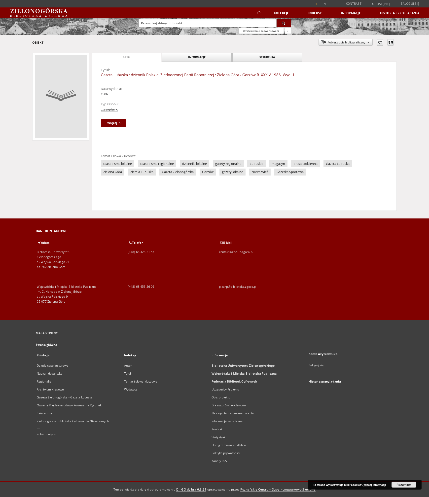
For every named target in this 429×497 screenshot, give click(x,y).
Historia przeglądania (399, 13)
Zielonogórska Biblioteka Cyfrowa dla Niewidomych (73, 421)
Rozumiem (404, 484)
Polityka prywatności (226, 453)
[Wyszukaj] (284, 23)
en (324, 3)
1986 (104, 94)
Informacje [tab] (197, 57)
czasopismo (109, 109)
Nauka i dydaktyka (49, 373)
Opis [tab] (126, 57)
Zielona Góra (112, 172)
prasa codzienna (305, 164)
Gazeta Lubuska (338, 164)
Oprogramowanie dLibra (229, 445)
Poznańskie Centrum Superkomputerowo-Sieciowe (278, 489)
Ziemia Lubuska (141, 172)
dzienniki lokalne (194, 164)
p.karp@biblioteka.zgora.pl (237, 286)
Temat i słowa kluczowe (140, 381)
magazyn (278, 164)
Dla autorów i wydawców (229, 405)
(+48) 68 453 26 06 (141, 286)
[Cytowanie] (390, 42)
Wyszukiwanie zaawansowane (261, 31)
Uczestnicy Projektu (225, 389)
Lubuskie (256, 164)
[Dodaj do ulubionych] (380, 42)
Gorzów (208, 172)
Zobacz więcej (47, 434)
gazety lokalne (232, 172)
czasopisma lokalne (117, 164)
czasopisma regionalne (157, 164)
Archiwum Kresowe (50, 389)
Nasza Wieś (259, 172)
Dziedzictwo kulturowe (53, 365)
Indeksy (315, 13)
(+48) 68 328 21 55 (141, 252)
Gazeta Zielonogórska (178, 172)
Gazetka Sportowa (290, 172)
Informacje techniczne (227, 421)
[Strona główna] (258, 12)
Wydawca (131, 389)
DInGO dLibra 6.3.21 (191, 489)
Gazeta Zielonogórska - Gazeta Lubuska (65, 397)
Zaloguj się (410, 3)
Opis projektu (221, 397)
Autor (128, 365)
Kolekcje (281, 13)
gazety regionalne (228, 164)
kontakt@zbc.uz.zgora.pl (236, 252)
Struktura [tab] (267, 57)
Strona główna (46, 345)
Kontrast (353, 3)
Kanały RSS (219, 461)
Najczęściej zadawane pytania (233, 413)
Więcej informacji (374, 485)
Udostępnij (381, 4)
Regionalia (44, 381)
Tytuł (127, 373)
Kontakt (217, 429)
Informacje (351, 13)
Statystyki (218, 437)
